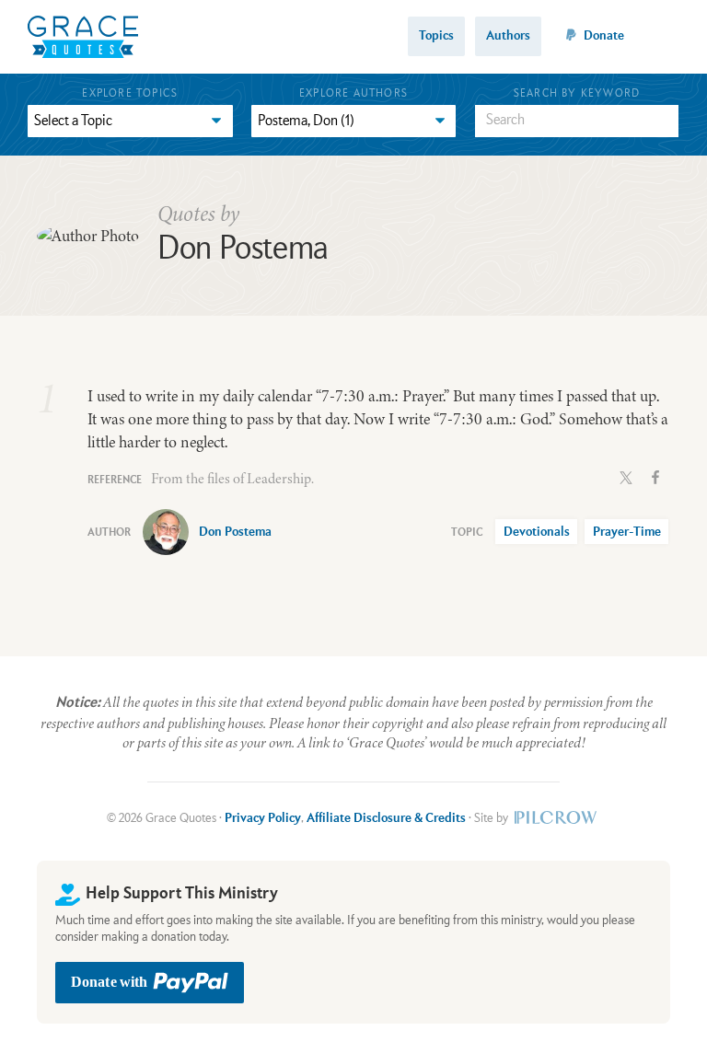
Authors (508, 35)
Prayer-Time (627, 532)
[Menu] (667, 36)
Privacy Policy (263, 818)
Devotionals (537, 532)
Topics (436, 35)
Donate (604, 35)
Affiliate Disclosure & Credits (386, 818)
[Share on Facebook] (655, 476)
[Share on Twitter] (626, 476)
